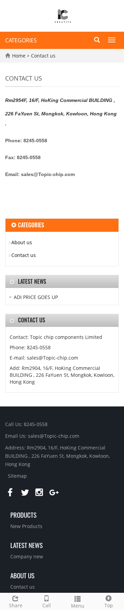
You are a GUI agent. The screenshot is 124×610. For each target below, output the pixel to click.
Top (108, 605)
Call (46, 605)
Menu (77, 605)
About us (21, 242)
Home (18, 55)
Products (23, 514)
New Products (26, 526)
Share (15, 605)
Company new (26, 556)
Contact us (43, 55)
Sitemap (17, 476)
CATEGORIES (21, 40)
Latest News (26, 545)
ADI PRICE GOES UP (36, 297)
